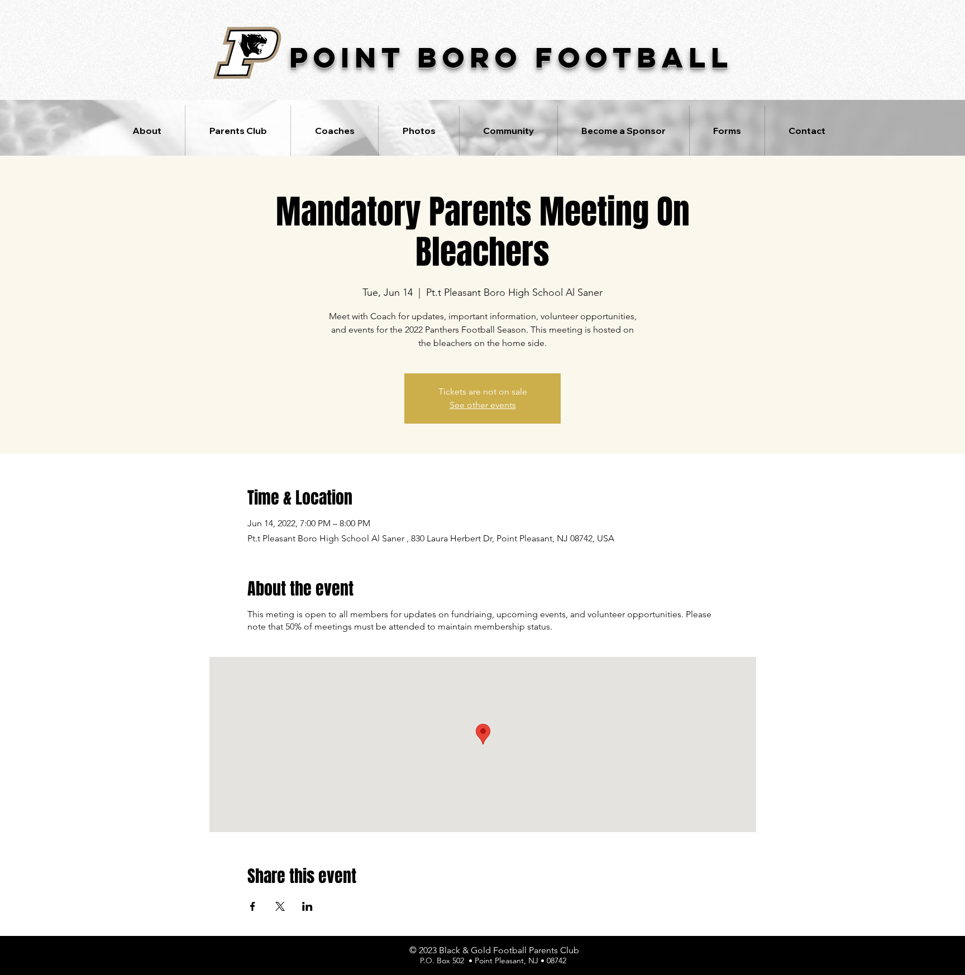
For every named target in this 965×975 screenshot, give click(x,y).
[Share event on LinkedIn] (307, 906)
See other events (483, 405)
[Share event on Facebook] (252, 906)
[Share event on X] (280, 906)
